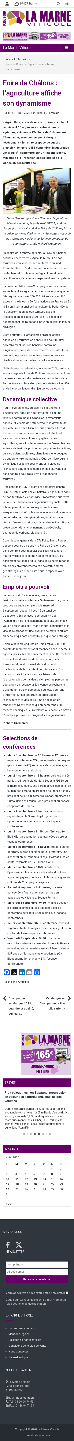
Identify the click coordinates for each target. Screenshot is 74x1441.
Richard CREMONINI (48, 113)
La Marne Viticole (17, 47)
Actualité (22, 59)
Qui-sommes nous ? (21, 1328)
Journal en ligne (18, 1357)
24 (7, 1189)
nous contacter (25, 1397)
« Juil (9, 1203)
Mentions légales (19, 1334)
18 (17, 1184)
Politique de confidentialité (25, 1340)
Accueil (10, 59)
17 (7, 1184)
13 (35, 1179)
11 (17, 1179)
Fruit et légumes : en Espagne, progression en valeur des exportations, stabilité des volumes (36, 1097)
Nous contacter (18, 1351)
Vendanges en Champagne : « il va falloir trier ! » (52, 1003)
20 (35, 1184)
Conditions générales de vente (27, 1345)
